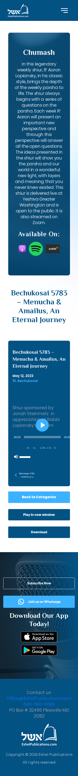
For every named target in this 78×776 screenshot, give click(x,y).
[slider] (26, 457)
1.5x (49, 448)
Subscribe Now (39, 583)
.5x (27, 448)
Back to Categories (39, 497)
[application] (42, 447)
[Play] (42, 425)
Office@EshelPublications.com (39, 698)
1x (34, 448)
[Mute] (16, 456)
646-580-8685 (39, 704)
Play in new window (39, 515)
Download (39, 532)
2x (55, 448)
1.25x (43, 448)
